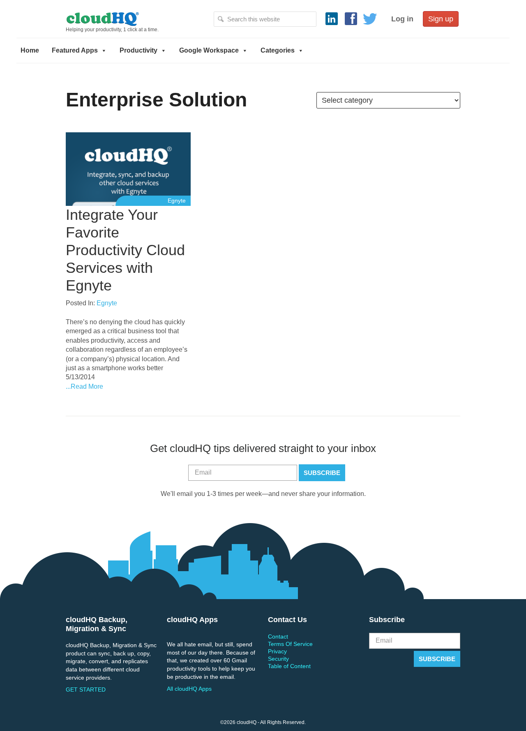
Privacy (277, 651)
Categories (278, 50)
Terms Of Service (290, 644)
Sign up (440, 19)
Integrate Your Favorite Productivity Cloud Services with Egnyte (125, 250)
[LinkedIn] (331, 19)
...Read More (84, 386)
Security (278, 658)
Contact (278, 636)
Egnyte (177, 200)
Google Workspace (209, 50)
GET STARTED (86, 689)
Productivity (138, 50)
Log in (402, 19)
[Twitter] (370, 19)
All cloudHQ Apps (189, 688)
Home (30, 50)
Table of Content (289, 666)
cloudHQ (130, 18)
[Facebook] (351, 19)
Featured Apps (75, 50)
